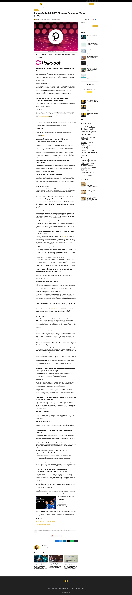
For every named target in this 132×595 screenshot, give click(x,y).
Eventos (94, 139)
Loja (81, 3)
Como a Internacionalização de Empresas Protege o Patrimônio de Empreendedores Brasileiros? (92, 185)
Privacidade (84, 165)
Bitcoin (49, 3)
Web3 (35, 531)
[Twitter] (30, 60)
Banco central (84, 126)
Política (92, 163)
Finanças (90, 142)
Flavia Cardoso (39, 19)
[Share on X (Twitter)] (92, 19)
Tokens (74, 530)
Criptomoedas (54, 530)
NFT (82, 163)
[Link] (40, 4)
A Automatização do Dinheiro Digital (92, 114)
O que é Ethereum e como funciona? (43, 524)
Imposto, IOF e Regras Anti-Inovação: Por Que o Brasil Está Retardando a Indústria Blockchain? (92, 107)
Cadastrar (89, 91)
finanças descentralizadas (43, 116)
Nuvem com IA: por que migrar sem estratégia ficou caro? (92, 57)
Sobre (49, 588)
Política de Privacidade (66, 588)
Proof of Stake (54, 284)
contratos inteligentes (46, 180)
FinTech (83, 145)
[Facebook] (30, 57)
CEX (91, 129)
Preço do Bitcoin (81, 588)
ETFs (90, 140)
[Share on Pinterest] (93, 19)
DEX (91, 137)
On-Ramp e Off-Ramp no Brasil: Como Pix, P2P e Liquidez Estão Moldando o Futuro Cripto (92, 199)
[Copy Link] (30, 76)
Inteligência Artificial (87, 150)
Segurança (94, 167)
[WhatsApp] (30, 73)
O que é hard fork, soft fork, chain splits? (44, 527)
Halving (93, 145)
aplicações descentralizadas (68, 390)
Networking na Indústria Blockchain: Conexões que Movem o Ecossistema (91, 191)
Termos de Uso (74, 588)
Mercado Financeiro (87, 158)
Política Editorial (54, 588)
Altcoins (64, 3)
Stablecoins (85, 170)
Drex (94, 137)
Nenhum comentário (51, 19)
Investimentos (92, 153)
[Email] (30, 68)
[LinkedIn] (30, 63)
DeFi (61, 530)
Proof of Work (84, 167)
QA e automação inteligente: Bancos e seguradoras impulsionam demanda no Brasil (40, 567)
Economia (59, 3)
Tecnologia (70, 530)
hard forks (44, 135)
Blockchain (69, 3)
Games (89, 145)
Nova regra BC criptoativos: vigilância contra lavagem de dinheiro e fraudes (92, 69)
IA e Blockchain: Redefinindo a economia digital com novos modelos (92, 63)
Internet (65, 563)
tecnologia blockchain (55, 308)
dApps (58, 530)
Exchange (83, 142)
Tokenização (93, 172)
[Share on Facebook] (90, 19)
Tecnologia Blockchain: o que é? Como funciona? (45, 521)
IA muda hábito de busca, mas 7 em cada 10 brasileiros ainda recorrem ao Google (92, 50)
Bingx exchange (62, 505)
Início (35, 7)
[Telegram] (30, 70)
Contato (59, 588)
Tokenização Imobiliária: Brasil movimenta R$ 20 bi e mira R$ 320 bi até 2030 (92, 76)
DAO (93, 134)
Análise (53, 3)
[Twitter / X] (46, 502)
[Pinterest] (30, 65)
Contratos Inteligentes (46, 530)
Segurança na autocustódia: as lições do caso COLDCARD (92, 101)
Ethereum (64, 236)
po (88, 163)
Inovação (84, 147)
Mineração (92, 160)
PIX (86, 163)
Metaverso (84, 160)
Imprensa (35, 563)
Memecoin (84, 155)
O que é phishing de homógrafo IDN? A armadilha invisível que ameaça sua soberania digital (70, 567)
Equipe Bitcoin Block (41, 563)
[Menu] (34, 4)
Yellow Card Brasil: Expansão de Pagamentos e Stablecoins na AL (92, 44)
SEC (89, 167)
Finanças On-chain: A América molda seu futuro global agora (55, 567)
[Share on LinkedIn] (95, 19)
